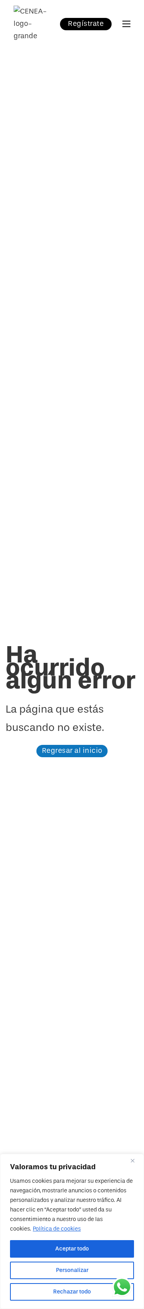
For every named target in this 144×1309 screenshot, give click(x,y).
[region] (72, 1231)
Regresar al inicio (72, 750)
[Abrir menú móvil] (126, 24)
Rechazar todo (72, 1291)
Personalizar (72, 1270)
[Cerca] (135, 1160)
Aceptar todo (72, 1248)
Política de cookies (57, 1228)
